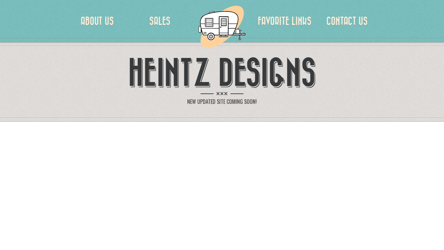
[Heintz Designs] (222, 26)
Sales (159, 21)
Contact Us (347, 21)
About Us (97, 21)
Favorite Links (284, 21)
